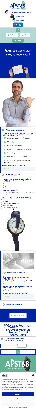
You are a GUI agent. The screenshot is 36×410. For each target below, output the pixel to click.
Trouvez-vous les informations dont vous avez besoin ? (18, 287)
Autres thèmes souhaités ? (13, 165)
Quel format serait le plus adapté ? (16, 199)
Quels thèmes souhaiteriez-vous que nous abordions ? (18, 135)
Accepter (18, 394)
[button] (33, 375)
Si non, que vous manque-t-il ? (15, 293)
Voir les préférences (18, 404)
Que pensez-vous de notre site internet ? (16, 278)
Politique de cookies (13, 407)
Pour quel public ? (10, 190)
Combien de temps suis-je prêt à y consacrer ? (18, 180)
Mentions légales (23, 407)
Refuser (18, 399)
